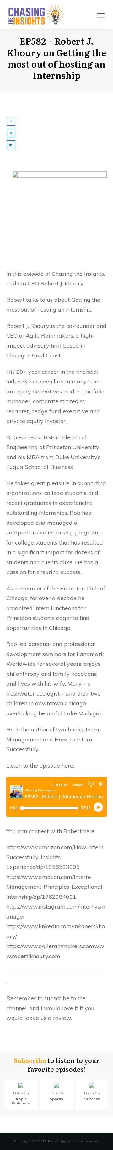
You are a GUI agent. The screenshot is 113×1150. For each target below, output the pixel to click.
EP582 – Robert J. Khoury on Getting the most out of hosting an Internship (56, 58)
